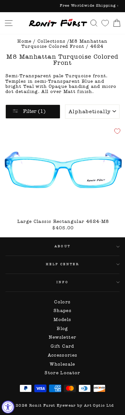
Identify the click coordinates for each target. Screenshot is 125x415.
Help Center (62, 264)
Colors (62, 302)
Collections (52, 41)
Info (62, 282)
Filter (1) (34, 111)
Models (62, 319)
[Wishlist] (105, 23)
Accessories (63, 355)
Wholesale (62, 364)
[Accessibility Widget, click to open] (8, 407)
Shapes (62, 310)
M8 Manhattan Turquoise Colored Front (64, 43)
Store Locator (62, 373)
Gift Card (62, 346)
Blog (62, 328)
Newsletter (63, 337)
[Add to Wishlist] (117, 131)
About (62, 246)
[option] (62, 6)
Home (24, 41)
